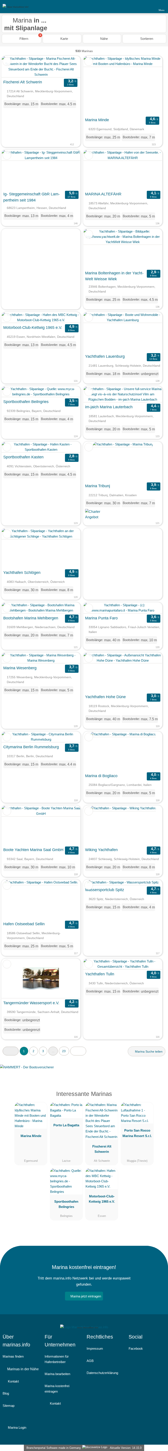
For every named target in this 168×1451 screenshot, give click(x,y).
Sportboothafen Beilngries (26, 402)
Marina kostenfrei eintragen (57, 1388)
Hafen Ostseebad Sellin (24, 924)
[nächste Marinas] (78, 1051)
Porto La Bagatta (66, 1125)
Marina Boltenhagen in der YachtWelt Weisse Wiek (114, 276)
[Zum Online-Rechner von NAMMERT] (84, 1070)
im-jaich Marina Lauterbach (109, 407)
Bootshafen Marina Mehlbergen (30, 618)
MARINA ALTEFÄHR (103, 194)
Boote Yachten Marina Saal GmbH (33, 850)
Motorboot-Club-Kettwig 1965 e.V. (32, 327)
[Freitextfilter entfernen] (148, 6)
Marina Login (16, 1427)
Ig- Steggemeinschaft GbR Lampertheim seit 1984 (31, 197)
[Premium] (159, 1097)
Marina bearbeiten (57, 1374)
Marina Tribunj (97, 486)
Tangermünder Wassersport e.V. (31, 1003)
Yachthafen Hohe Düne (105, 697)
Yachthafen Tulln (99, 974)
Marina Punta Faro (101, 618)
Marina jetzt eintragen (85, 1296)
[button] (11, 1051)
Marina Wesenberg (20, 668)
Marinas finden (13, 1356)
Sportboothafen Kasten (23, 457)
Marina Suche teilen (148, 1051)
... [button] (53, 1051)
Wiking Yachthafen (101, 850)
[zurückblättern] (12, 66)
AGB (90, 1361)
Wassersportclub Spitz (104, 890)
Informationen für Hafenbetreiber (57, 1359)
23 (64, 1051)
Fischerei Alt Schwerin (22, 82)
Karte (64, 38)
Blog (6, 1393)
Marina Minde (97, 120)
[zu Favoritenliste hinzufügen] (7, 61)
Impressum (95, 1348)
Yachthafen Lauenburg (105, 356)
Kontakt (13, 1381)
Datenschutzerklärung (102, 1373)
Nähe (103, 38)
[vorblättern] (69, 66)
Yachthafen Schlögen (21, 572)
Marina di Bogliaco (101, 776)
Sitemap (8, 1405)
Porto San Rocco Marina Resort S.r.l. (137, 1133)
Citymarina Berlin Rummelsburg (31, 747)
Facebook (136, 1348)
